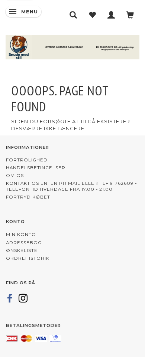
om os (15, 175)
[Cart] (130, 15)
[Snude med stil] (72, 46)
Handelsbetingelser (35, 167)
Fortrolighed (27, 160)
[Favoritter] (92, 15)
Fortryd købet (28, 197)
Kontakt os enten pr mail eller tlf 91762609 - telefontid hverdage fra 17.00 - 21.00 (71, 186)
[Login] (111, 15)
